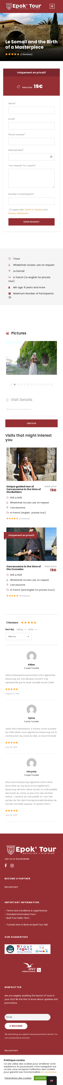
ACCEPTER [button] (41, 1078)
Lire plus (31, 423)
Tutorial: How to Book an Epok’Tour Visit (27, 924)
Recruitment (11, 886)
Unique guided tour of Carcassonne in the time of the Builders (23, 489)
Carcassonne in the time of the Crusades (23, 568)
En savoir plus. (49, 1072)
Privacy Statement (18, 213)
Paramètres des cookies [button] (18, 1078)
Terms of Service (33, 209)
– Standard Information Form (20, 914)
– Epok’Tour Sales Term (17, 917)
